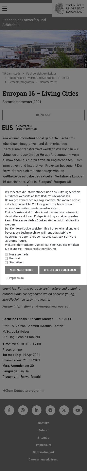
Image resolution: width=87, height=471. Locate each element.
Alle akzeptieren (21, 270)
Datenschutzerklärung (41, 248)
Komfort (14, 258)
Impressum (16, 278)
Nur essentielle (19, 254)
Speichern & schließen (60, 270)
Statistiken (16, 262)
